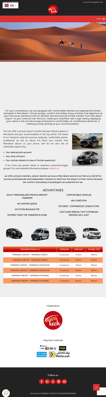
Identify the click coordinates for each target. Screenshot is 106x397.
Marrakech (22, 113)
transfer (80, 115)
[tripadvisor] (64, 381)
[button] (99, 19)
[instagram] (58, 381)
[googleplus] (47, 381)
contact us (54, 168)
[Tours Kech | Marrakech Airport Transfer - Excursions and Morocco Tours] (53, 10)
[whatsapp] (53, 381)
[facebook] (41, 381)
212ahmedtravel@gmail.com (93, 2)
